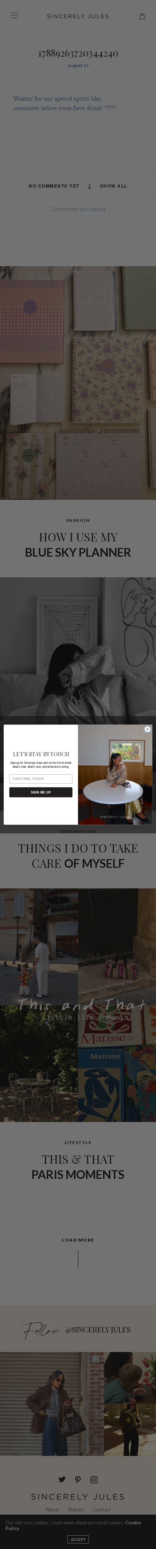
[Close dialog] (147, 729)
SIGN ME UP (40, 792)
